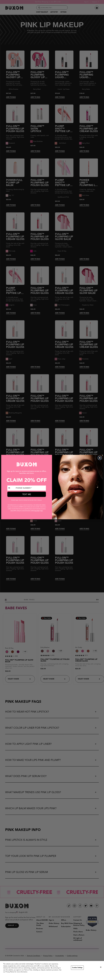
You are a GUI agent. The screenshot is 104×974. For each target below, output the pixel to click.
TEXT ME (26, 494)
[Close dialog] (100, 458)
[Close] (101, 967)
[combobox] (11, 488)
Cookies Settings (77, 967)
